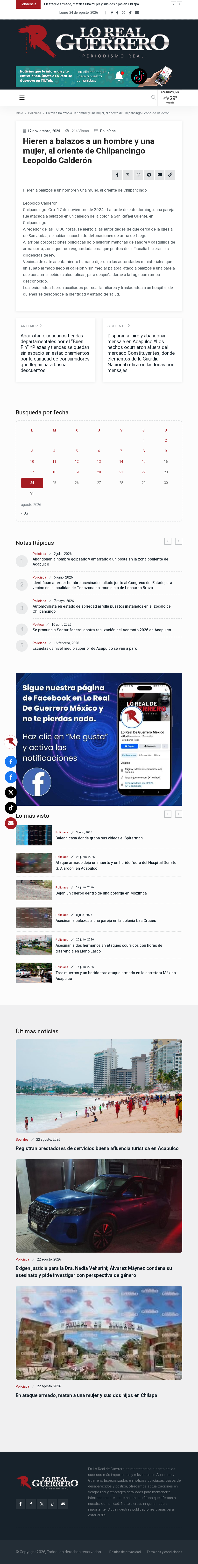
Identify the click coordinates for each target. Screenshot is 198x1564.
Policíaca (34, 113)
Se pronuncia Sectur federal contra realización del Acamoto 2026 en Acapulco (102, 630)
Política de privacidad (125, 1552)
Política (38, 624)
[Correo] (137, 12)
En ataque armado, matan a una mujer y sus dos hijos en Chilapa (86, 1395)
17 (32, 472)
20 (99, 472)
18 (54, 472)
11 (54, 461)
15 (144, 461)
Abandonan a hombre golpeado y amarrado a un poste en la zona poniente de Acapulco (100, 561)
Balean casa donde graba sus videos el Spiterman (99, 838)
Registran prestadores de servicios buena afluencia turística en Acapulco (97, 1148)
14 (121, 461)
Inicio (19, 113)
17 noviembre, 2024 (44, 131)
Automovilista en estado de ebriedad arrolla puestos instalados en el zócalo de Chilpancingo (102, 609)
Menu (23, 97)
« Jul (24, 513)
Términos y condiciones (164, 1552)
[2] (99, 76)
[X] (123, 12)
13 (99, 461)
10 (32, 461)
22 (144, 472)
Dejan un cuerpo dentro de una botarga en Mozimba (101, 893)
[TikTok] (130, 12)
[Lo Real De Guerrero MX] (112, 12)
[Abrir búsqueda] (153, 97)
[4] (99, 739)
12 (77, 461)
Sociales (22, 1139)
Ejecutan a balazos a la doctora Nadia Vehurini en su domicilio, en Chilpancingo (102, 4)
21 (121, 472)
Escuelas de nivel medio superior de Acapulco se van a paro (85, 648)
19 (77, 472)
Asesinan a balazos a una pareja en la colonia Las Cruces (106, 921)
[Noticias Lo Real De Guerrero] (117, 12)
